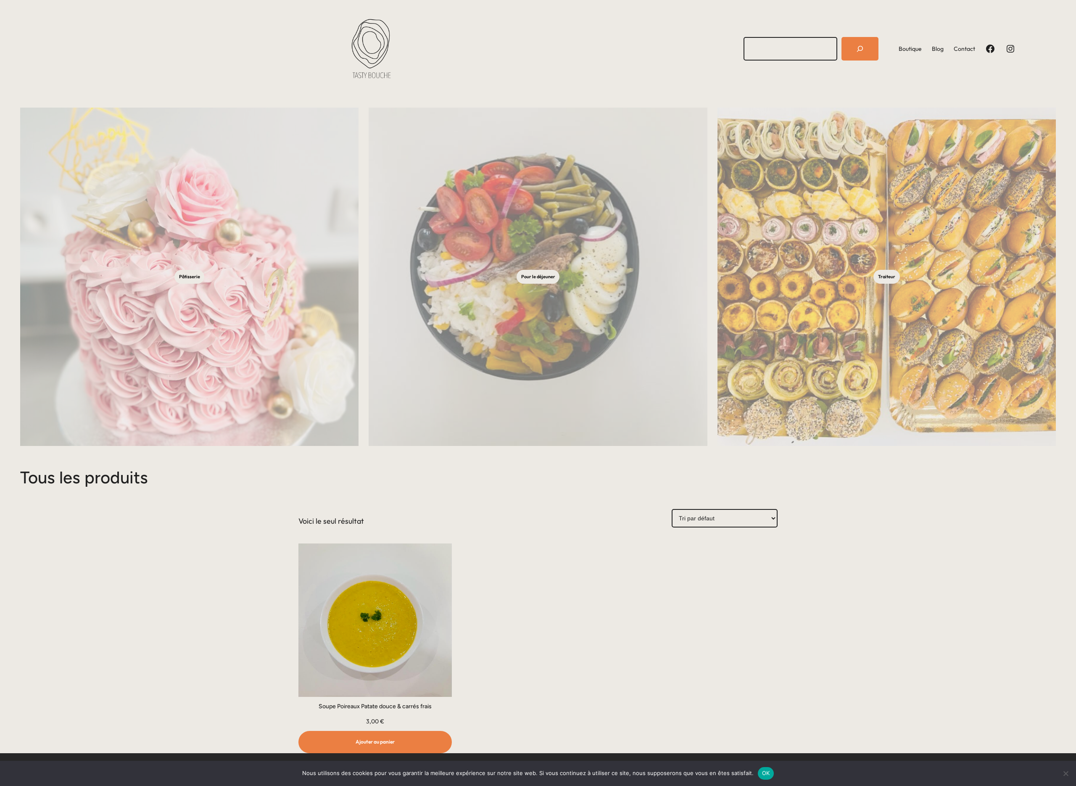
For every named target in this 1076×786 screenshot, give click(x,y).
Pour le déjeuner (538, 277)
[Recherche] (859, 49)
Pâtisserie (189, 277)
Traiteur (886, 277)
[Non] (1065, 773)
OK (766, 773)
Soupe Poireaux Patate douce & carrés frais (375, 706)
